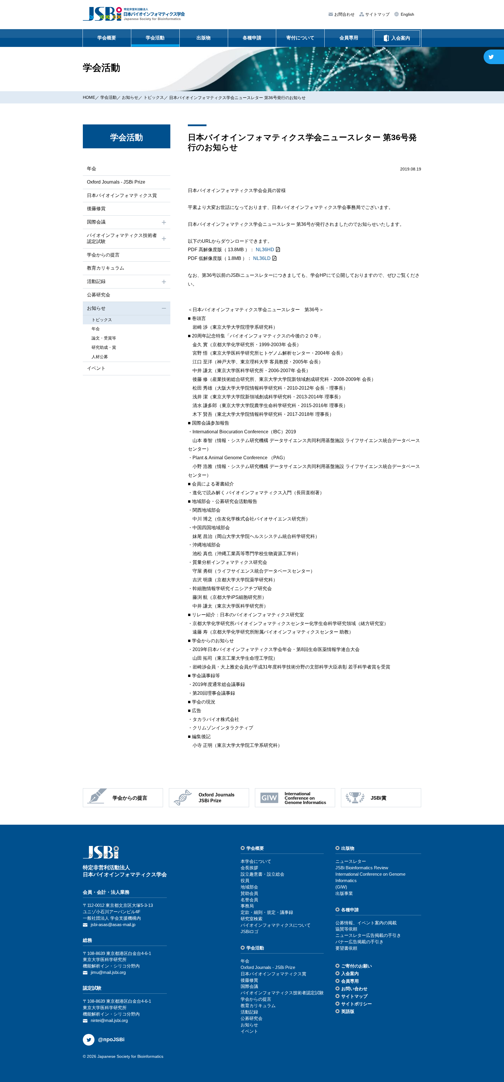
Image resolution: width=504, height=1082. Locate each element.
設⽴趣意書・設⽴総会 (262, 874)
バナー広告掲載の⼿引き (359, 941)
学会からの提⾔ (103, 254)
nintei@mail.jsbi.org (109, 1020)
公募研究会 (98, 294)
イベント (96, 368)
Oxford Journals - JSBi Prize (116, 182)
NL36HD (265, 249)
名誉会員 (249, 899)
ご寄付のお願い (356, 965)
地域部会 (249, 886)
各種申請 (252, 37)
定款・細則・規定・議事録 (267, 912)
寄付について (300, 37)
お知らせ (130, 97)
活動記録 (96, 281)
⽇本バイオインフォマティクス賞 (122, 195)
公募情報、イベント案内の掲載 (366, 922)
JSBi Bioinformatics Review (361, 867)
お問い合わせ (354, 988)
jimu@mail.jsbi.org (108, 972)
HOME (89, 97)
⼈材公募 (100, 356)
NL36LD (262, 258)
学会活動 (155, 37)
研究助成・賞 (104, 347)
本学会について (256, 861)
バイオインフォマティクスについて (276, 925)
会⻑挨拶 (249, 867)
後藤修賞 (96, 208)
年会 (91, 168)
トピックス (154, 97)
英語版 (347, 1011)
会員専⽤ (350, 981)
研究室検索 (251, 918)
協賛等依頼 (346, 928)
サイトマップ (377, 14)
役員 (245, 880)
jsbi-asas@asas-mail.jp (113, 924)
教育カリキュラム (105, 267)
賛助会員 (249, 893)
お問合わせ (344, 14)
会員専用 (349, 37)
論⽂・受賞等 (104, 338)
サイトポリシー (356, 1003)
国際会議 (96, 221)
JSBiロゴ (249, 931)
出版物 (204, 37)
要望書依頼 (346, 948)
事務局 (247, 905)
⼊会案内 (350, 973)
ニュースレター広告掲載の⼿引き (368, 935)
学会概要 (106, 37)
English (407, 14)
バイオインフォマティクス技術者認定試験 (122, 238)
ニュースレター (350, 861)
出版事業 (344, 893)
